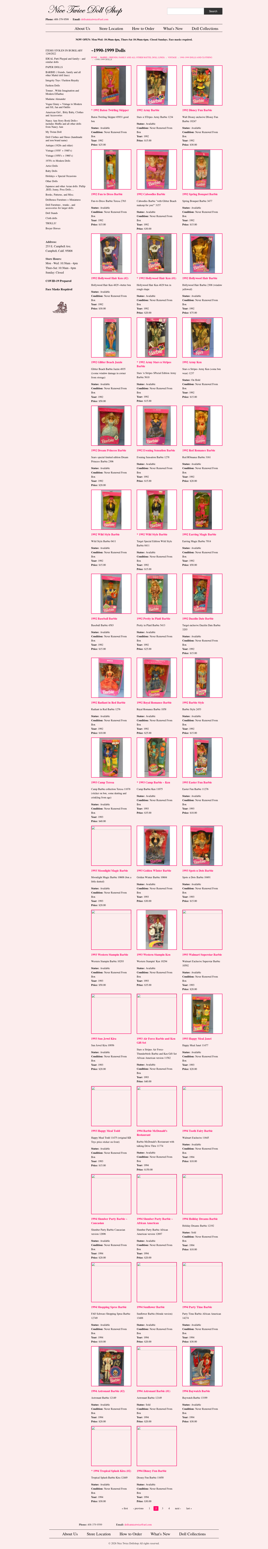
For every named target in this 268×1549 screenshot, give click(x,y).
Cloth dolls (51, 218)
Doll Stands (52, 213)
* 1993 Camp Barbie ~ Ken (153, 782)
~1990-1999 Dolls (103, 59)
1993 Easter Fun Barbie (197, 782)
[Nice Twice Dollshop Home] (91, 9)
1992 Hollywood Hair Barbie (199, 278)
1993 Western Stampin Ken (153, 954)
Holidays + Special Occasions (61, 176)
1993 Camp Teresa (102, 782)
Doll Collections (205, 28)
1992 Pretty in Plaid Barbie (153, 618)
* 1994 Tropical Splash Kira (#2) (111, 1471)
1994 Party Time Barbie (197, 1307)
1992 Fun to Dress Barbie (107, 194)
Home (94, 57)
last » (189, 1508)
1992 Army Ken (192, 362)
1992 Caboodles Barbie (151, 194)
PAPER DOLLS (54, 67)
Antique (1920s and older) (59, 145)
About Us (82, 28)
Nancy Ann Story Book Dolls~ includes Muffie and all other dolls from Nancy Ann (63, 124)
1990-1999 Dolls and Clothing (196, 57)
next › (178, 1508)
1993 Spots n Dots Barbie (197, 870)
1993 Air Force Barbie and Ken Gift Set (156, 1040)
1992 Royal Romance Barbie (154, 702)
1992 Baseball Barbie (104, 618)
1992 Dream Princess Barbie (108, 450)
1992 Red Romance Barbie (198, 450)
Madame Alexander (56, 99)
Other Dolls (52, 181)
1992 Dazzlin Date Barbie (197, 618)
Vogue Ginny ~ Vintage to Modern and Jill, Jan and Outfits (64, 105)
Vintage (172, 57)
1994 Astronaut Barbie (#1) (153, 1391)
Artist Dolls (52, 165)
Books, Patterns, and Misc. (60, 194)
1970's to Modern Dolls (58, 160)
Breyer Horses (53, 228)
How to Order (143, 28)
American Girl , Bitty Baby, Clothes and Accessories (64, 113)
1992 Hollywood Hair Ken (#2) (109, 278)
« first (125, 1508)
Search (213, 11)
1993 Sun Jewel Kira (103, 1038)
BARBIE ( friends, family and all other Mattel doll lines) (132, 57)
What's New (173, 28)
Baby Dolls (51, 171)
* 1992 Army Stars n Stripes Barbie (154, 364)
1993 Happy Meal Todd (105, 1131)
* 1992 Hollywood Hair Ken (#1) (156, 278)
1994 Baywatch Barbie (196, 1391)
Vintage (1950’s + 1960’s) (59, 155)
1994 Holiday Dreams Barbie (200, 1219)
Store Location (111, 28)
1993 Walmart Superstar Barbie (202, 954)
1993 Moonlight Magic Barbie (109, 870)
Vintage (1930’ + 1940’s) (59, 150)
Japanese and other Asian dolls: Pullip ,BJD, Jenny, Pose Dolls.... (65, 187)
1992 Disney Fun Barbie (197, 110)
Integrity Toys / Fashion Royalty (62, 80)
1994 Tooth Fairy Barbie (197, 1131)
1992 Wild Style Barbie (105, 534)
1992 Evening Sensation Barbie (156, 450)
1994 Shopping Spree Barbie (109, 1307)
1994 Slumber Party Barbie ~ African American (155, 1221)
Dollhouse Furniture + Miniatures (63, 199)
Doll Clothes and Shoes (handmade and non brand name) (64, 138)
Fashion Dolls (53, 85)
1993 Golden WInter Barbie (154, 870)
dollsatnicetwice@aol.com (94, 19)
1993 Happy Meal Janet (196, 1038)
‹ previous (138, 1508)
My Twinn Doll (54, 132)
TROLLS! (51, 223)
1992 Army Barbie (148, 110)
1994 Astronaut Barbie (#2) (108, 1391)
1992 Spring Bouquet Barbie (200, 194)
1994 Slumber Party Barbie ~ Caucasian (109, 1221)
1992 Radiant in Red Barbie (108, 702)
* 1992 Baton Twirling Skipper (110, 110)
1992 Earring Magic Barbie (199, 534)
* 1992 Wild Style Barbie (152, 534)
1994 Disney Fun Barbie (151, 1471)
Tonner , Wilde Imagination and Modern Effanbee (62, 92)
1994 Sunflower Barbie (151, 1307)
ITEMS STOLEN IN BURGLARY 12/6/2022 (64, 52)
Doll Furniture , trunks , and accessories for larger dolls (60, 206)
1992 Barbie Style (193, 702)
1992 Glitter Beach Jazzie (106, 362)
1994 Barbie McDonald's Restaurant (152, 1133)
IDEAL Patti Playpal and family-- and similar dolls (65, 60)
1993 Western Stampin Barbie (109, 954)
